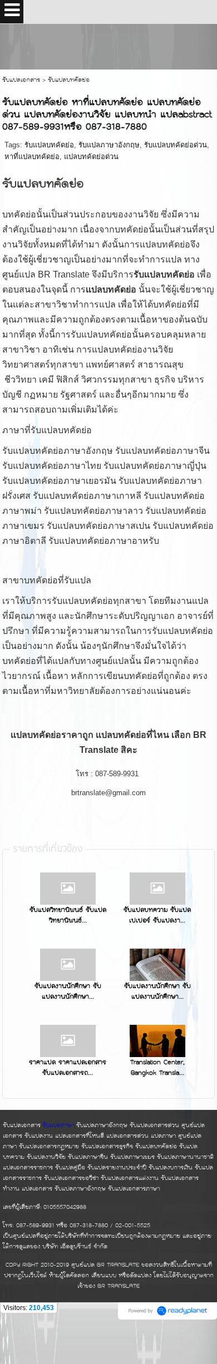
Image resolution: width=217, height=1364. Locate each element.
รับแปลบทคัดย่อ (49, 145)
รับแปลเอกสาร (21, 80)
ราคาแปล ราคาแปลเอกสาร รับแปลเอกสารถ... (67, 1068)
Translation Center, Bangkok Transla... (157, 1068)
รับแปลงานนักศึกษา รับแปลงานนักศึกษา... (67, 992)
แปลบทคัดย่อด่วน (91, 156)
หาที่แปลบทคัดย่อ (32, 156)
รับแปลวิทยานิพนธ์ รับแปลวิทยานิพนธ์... (67, 915)
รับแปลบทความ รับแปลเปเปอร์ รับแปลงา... (157, 915)
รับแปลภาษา (58, 1125)
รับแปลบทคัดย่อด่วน (175, 145)
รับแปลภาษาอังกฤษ (109, 145)
